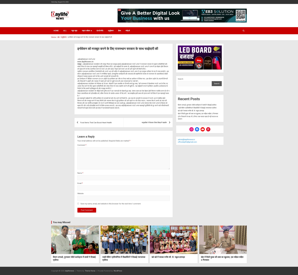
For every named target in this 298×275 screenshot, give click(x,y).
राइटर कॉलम (86, 31)
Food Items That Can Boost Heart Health (96, 123)
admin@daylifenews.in (186, 139)
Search (180, 79)
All (65, 31)
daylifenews (69, 271)
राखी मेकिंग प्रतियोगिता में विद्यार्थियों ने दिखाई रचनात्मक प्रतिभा (197, 108)
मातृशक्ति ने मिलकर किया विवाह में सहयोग (154, 123)
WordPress (118, 271)
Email (80, 183)
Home (56, 31)
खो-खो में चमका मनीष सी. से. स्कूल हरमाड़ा (191, 111)
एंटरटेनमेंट (100, 31)
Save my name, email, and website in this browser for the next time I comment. (111, 204)
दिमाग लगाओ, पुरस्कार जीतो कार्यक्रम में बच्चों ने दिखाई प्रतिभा (197, 105)
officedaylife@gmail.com (187, 142)
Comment (81, 145)
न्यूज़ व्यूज (74, 31)
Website (80, 193)
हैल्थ (119, 31)
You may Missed (61, 222)
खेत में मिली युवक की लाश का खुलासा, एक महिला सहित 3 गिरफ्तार (198, 114)
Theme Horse (90, 271)
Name (80, 173)
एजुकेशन (111, 31)
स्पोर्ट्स (128, 31)
